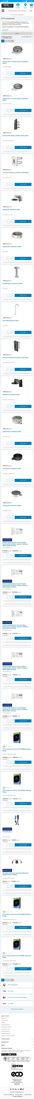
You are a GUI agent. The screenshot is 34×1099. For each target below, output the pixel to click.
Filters (17, 33)
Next (12, 41)
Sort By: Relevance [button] (27, 36)
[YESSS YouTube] (21, 1089)
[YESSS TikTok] (23, 1089)
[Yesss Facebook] (11, 1089)
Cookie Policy (28, 1094)
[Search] (31, 10)
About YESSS (5, 1016)
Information (5, 1042)
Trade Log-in (23, 73)
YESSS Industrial (5, 1024)
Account (18, 7)
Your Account (5, 1039)
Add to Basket (23, 555)
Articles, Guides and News (8, 1035)
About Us (3, 1018)
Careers (3, 1022)
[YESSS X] (18, 1089)
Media (3, 1045)
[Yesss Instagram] (13, 1089)
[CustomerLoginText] (18, 4)
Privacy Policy (19, 1094)
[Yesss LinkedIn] (16, 1089)
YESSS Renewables (6, 1027)
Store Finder (4, 1020)
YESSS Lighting (5, 1031)
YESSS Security (5, 1029)
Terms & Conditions (9, 1094)
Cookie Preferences (18, 1096)
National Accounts (6, 1033)
